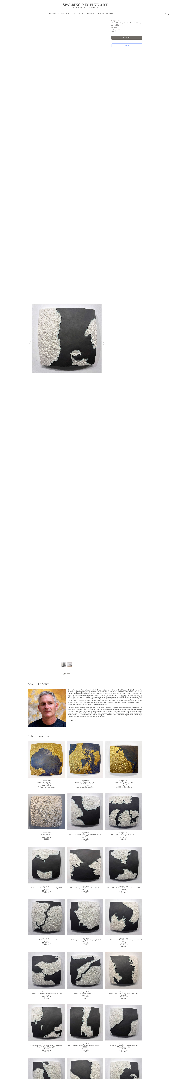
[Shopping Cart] (168, 14)
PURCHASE (126, 37)
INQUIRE (126, 45)
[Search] (165, 14)
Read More (72, 721)
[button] (64, 14)
